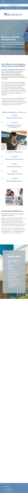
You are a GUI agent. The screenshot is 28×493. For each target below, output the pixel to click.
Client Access (9, 8)
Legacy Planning (14, 166)
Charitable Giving (14, 174)
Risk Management (14, 181)
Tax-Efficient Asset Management (14, 126)
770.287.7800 (10, 489)
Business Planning (14, 118)
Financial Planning (14, 152)
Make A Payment (19, 8)
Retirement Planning (14, 159)
